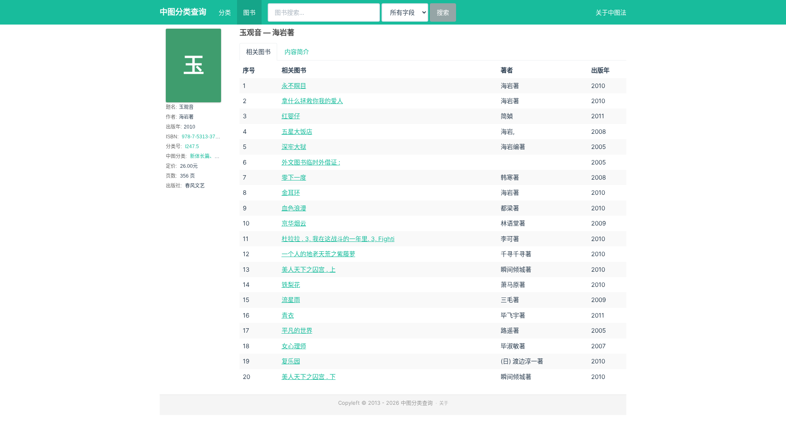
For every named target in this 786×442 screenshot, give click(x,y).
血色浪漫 (294, 208)
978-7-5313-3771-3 (204, 137)
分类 (225, 12)
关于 (443, 403)
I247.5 (192, 146)
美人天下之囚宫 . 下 (309, 377)
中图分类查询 (183, 12)
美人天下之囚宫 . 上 (309, 269)
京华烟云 (294, 223)
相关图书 (258, 52)
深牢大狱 (294, 147)
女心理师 (294, 346)
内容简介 (297, 52)
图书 (249, 12)
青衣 (288, 315)
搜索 (443, 12)
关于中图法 (611, 12)
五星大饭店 (297, 131)
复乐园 (291, 361)
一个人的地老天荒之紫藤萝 (318, 254)
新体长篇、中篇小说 (212, 156)
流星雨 (291, 300)
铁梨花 (291, 285)
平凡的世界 (297, 330)
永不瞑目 (294, 86)
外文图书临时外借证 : (311, 162)
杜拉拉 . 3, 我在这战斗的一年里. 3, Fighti (338, 239)
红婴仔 (291, 116)
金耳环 (291, 192)
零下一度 (294, 177)
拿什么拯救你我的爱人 (312, 101)
